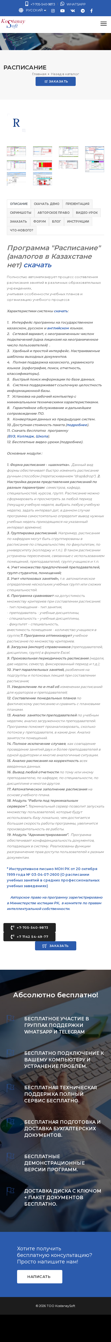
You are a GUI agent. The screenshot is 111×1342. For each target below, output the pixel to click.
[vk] (72, 10)
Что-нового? (21, 230)
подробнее (77, 425)
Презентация (77, 204)
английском (58, 328)
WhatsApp (76, 4)
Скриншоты (20, 213)
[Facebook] (91, 10)
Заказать (58, 81)
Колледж (25, 436)
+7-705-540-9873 (42, 4)
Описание (19, 204)
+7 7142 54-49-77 (32, 937)
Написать (38, 1276)
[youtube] (62, 10)
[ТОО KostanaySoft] (12, 23)
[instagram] (53, 10)
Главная (39, 74)
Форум (39, 221)
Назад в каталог (65, 74)
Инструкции (78, 221)
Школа (42, 436)
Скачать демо (46, 204)
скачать (60, 311)
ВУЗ (11, 436)
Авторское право (54, 213)
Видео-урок (87, 213)
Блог (56, 221)
